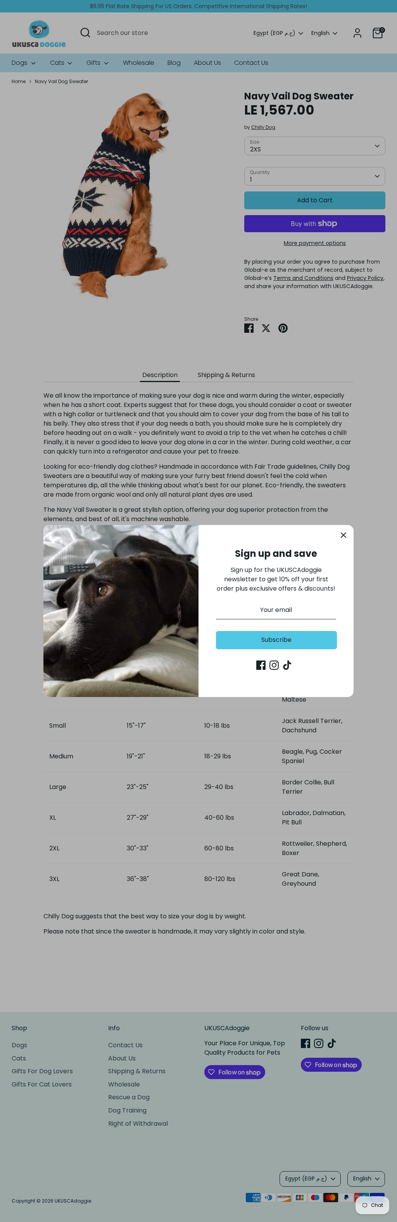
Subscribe (276, 639)
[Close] (343, 535)
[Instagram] (274, 665)
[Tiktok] (287, 665)
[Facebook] (261, 665)
